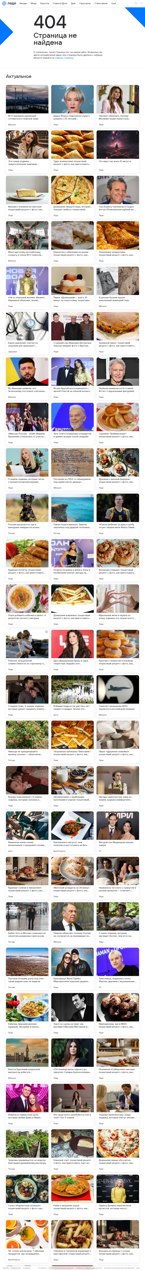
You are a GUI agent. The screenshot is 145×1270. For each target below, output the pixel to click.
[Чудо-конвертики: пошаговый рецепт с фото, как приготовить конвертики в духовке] (72, 151)
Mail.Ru (6, 1268)
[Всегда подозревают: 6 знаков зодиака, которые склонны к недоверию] (27, 787)
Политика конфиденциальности (89, 1268)
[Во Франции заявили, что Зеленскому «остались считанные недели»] (27, 378)
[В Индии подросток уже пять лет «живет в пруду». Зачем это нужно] (72, 696)
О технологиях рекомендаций (61, 1268)
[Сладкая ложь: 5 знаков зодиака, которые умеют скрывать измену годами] (27, 696)
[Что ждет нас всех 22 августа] (118, 151)
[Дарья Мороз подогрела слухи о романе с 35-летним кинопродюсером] (72, 106)
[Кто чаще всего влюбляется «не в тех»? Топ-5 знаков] (72, 1105)
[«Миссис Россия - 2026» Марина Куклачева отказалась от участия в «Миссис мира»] (27, 424)
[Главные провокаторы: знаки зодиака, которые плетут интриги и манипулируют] (118, 1105)
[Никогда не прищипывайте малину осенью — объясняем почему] (27, 742)
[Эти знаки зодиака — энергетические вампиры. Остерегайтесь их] (27, 151)
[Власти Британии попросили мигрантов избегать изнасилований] (27, 1059)
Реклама (26, 1268)
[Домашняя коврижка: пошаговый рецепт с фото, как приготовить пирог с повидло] (72, 605)
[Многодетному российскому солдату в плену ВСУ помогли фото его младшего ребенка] (27, 242)
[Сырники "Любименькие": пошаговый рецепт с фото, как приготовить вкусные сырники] (118, 424)
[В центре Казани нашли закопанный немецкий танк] (118, 288)
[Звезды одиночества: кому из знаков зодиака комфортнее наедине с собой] (118, 787)
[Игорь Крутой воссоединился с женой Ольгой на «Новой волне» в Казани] (72, 378)
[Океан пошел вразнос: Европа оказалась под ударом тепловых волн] (72, 515)
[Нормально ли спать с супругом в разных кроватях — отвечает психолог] (118, 878)
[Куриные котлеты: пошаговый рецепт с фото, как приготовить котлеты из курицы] (27, 560)
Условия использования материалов (119, 1268)
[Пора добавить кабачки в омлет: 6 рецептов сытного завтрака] (27, 605)
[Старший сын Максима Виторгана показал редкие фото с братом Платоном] (72, 333)
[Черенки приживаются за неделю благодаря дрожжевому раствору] (27, 1150)
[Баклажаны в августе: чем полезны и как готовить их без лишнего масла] (72, 832)
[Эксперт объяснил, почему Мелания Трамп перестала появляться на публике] (118, 106)
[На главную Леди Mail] (11, 3)
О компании (16, 1268)
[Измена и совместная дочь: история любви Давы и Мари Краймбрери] (27, 1105)
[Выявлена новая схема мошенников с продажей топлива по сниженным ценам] (27, 832)
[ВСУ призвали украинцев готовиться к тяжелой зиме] (27, 106)
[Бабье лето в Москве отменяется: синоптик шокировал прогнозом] (27, 923)
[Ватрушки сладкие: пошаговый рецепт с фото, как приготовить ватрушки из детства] (118, 560)
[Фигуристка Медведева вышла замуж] (118, 832)
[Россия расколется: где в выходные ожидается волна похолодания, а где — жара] (27, 515)
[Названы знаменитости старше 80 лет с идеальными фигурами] (118, 378)
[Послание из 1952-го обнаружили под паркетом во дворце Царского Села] (72, 469)
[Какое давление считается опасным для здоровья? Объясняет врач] (27, 333)
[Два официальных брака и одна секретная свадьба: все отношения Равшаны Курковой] (72, 651)
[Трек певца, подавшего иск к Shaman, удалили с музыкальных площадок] (118, 969)
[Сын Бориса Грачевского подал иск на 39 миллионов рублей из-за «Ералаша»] (118, 197)
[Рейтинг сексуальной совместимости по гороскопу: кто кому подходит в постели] (27, 651)
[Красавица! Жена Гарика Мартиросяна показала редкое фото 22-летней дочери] (72, 969)
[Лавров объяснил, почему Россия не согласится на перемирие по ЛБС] (72, 923)
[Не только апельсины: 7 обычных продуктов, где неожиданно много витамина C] (27, 1241)
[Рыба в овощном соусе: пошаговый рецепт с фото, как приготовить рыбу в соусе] (72, 1196)
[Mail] (4, 3)
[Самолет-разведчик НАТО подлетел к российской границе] (118, 696)
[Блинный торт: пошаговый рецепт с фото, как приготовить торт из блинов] (72, 1150)
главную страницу (64, 57)
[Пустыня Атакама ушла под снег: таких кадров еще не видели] (27, 969)
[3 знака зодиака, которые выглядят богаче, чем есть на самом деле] (118, 923)
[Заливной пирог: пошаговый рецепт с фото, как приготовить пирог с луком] (118, 333)
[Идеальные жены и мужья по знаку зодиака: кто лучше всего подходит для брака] (118, 605)
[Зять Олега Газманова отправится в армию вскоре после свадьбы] (72, 424)
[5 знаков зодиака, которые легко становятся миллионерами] (27, 469)
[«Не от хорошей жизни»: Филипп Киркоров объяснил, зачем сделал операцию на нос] (27, 288)
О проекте (42, 1268)
